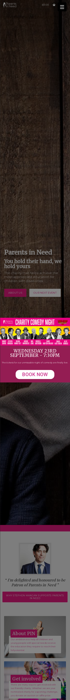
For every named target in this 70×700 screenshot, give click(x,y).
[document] (35, 350)
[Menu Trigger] (62, 6)
